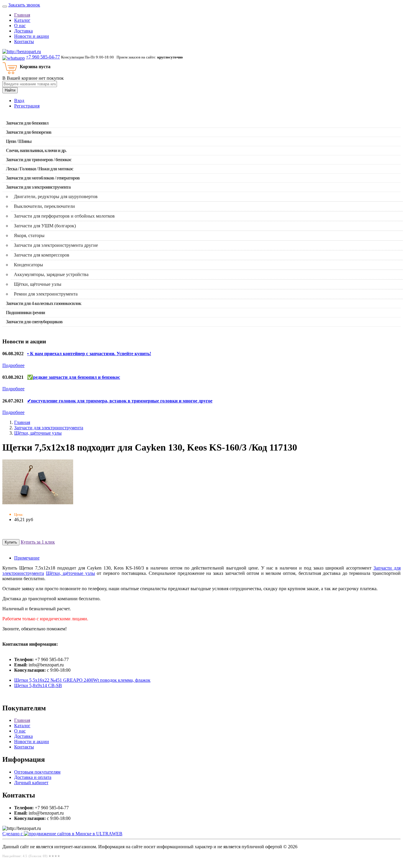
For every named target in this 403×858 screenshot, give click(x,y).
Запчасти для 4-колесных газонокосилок (43, 303)
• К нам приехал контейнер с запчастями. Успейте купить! (89, 353)
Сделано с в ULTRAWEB (62, 833)
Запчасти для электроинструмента (38, 187)
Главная (22, 14)
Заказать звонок (24, 4)
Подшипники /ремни (25, 312)
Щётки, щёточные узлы (38, 432)
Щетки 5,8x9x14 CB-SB (38, 685)
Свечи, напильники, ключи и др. (36, 150)
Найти (10, 90)
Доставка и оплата (32, 777)
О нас (20, 25)
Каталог (22, 20)
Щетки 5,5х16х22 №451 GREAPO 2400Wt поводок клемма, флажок (82, 680)
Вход (19, 100)
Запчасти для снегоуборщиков (34, 321)
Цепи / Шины (19, 141)
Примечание (27, 557)
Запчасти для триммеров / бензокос (38, 159)
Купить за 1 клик (38, 541)
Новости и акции (31, 36)
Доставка (23, 30)
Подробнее (13, 365)
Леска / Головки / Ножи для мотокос (39, 168)
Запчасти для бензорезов (28, 132)
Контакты (24, 41)
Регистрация (27, 105)
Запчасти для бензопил (27, 122)
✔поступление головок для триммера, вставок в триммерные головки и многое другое (119, 400)
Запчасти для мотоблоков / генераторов (43, 177)
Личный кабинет (31, 782)
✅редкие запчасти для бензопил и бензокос (73, 377)
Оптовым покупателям (37, 771)
